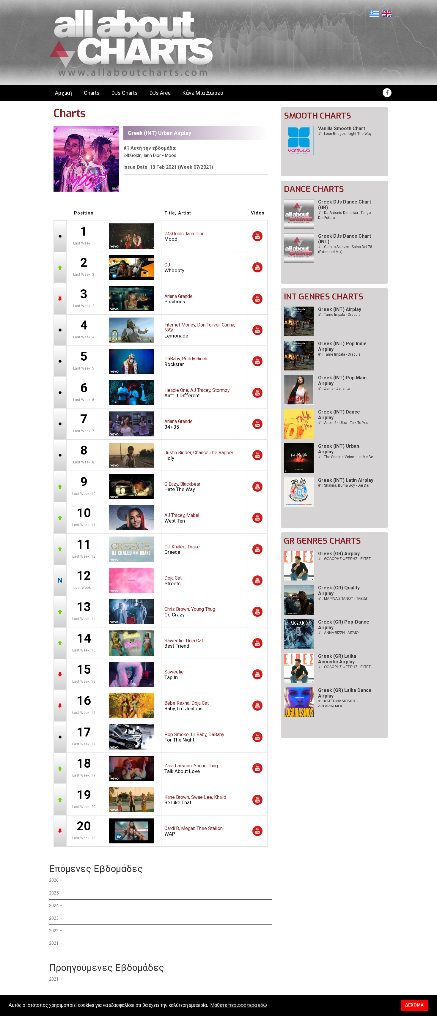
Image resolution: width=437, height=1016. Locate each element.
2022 (54, 930)
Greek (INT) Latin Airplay (345, 480)
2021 (54, 943)
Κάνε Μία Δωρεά (203, 93)
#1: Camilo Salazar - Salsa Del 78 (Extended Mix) (345, 249)
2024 (54, 905)
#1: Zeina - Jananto (334, 388)
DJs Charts (124, 93)
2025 (54, 893)
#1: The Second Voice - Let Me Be (345, 457)
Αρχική (63, 93)
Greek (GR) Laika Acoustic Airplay (337, 659)
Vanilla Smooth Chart (341, 128)
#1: (344, 559)
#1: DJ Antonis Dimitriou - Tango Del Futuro (344, 215)
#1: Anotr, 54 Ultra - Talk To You (343, 423)
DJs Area (160, 93)
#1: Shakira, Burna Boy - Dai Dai (343, 485)
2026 (54, 880)
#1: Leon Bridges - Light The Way (345, 134)
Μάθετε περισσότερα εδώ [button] (238, 1005)
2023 (54, 918)
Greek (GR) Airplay (339, 553)
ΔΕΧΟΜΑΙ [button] (415, 1005)
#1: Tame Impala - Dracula (339, 315)
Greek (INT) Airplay (339, 309)
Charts (92, 93)
